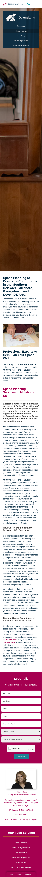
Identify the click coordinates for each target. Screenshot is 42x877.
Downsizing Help (21, 862)
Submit (21, 756)
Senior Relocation (21, 843)
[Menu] (34, 4)
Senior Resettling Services (21, 857)
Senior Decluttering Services (21, 867)
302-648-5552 (21, 815)
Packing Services (21, 853)
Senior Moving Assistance (21, 848)
